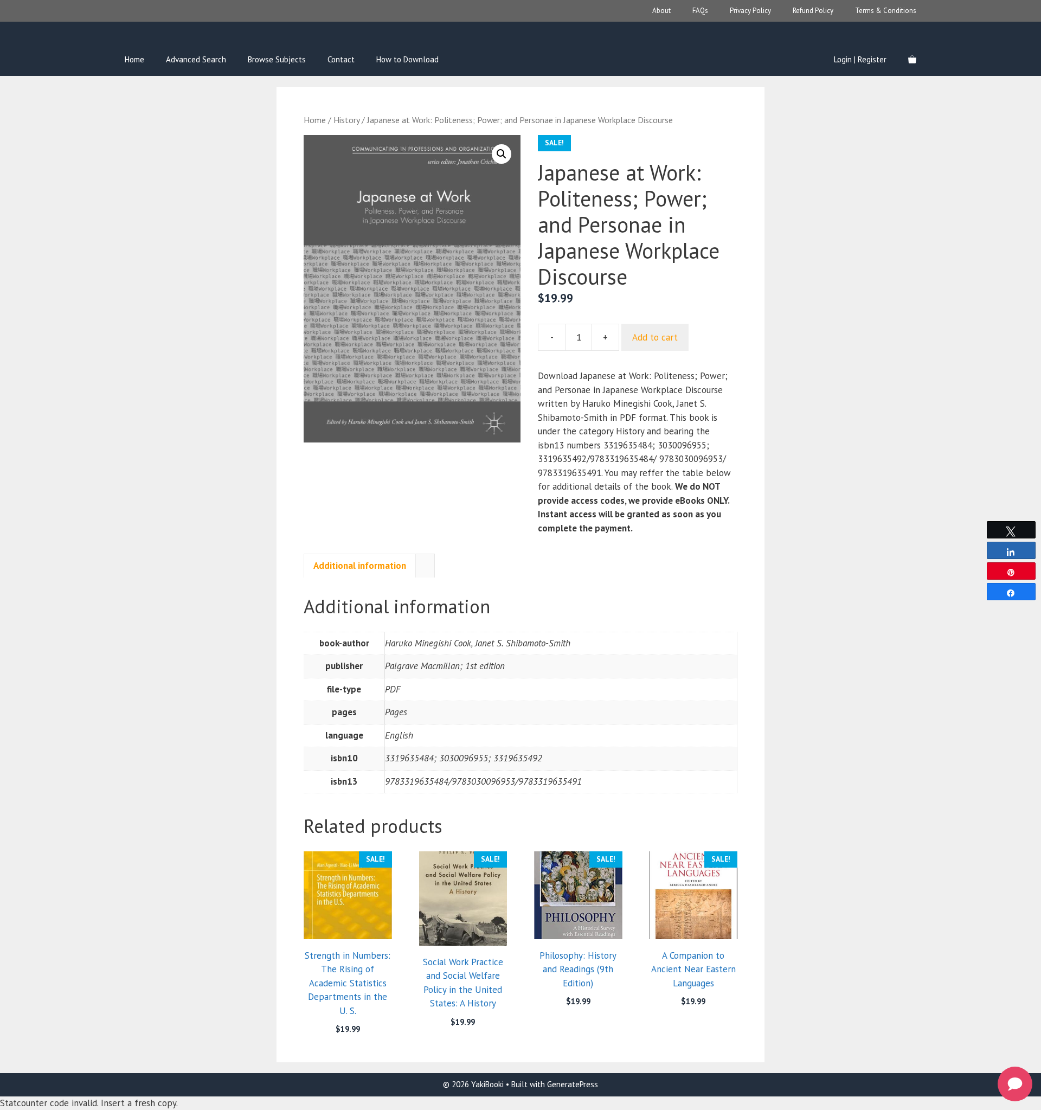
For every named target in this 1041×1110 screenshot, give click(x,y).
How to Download (407, 59)
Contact (341, 59)
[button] (501, 154)
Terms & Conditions (885, 10)
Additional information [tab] (359, 566)
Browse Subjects (277, 59)
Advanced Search (196, 59)
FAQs (700, 10)
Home (134, 59)
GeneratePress (572, 1084)
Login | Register (860, 59)
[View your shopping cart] (912, 59)
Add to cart (655, 337)
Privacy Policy (750, 10)
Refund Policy (813, 10)
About (661, 10)
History (346, 119)
